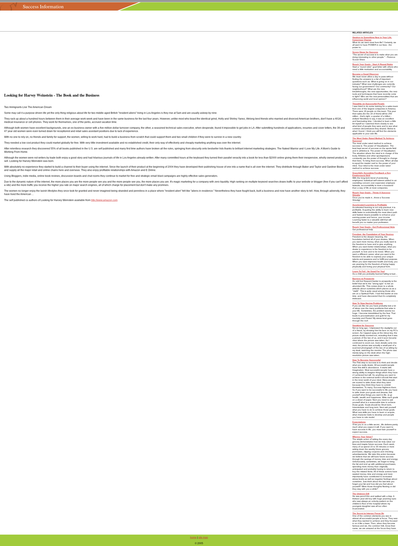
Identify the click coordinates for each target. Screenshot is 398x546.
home (193, 537)
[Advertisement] (200, 21)
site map (203, 537)
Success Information (43, 6)
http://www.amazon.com (104, 200)
